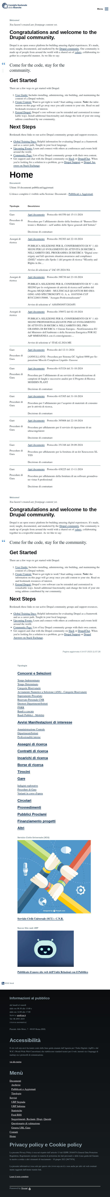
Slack (71, 158)
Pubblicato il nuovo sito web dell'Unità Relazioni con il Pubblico (52, 972)
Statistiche (16, 1110)
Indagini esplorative (27, 785)
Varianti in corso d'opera (30, 793)
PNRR (20, 707)
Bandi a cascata (25, 711)
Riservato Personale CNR (30, 699)
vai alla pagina (15, 1061)
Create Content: (23, 102)
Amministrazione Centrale (31, 729)
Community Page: (22, 155)
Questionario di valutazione (25, 1123)
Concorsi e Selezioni (34, 673)
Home (13, 1136)
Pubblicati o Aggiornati (81, 194)
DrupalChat (84, 158)
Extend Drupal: (23, 112)
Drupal (24, 1188)
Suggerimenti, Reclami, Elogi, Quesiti (31, 1119)
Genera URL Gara (20, 1127)
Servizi (13, 1097)
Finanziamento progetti (36, 821)
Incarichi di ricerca (32, 758)
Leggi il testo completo (19, 1176)
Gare (21, 778)
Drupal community (69, 48)
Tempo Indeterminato (28, 680)
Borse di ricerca (30, 765)
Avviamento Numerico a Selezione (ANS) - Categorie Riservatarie (52, 692)
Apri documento (36, 214)
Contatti (14, 1132)
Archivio (15, 1084)
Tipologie (16, 1093)
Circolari (24, 800)
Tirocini (23, 772)
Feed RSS (16, 1114)
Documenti (15, 1080)
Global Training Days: (25, 141)
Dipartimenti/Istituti (27, 733)
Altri (20, 828)
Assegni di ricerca (32, 744)
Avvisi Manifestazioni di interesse (44, 722)
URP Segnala (18, 1101)
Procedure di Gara (26, 789)
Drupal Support (72, 162)
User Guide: (21, 95)
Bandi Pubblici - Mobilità (30, 715)
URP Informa (18, 1106)
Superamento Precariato (29, 695)
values (78, 52)
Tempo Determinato (27, 684)
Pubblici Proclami (32, 814)
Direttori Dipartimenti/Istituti (32, 703)
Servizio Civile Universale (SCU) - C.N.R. (40, 918)
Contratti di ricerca (32, 751)
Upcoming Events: (23, 148)
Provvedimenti (29, 807)
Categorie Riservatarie (29, 688)
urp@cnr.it (21, 1015)
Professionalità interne (29, 737)
